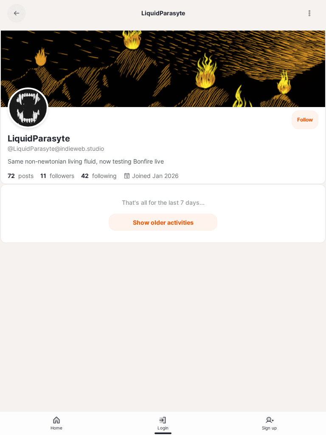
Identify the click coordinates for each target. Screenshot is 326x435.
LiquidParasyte (39, 138)
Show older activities (163, 222)
